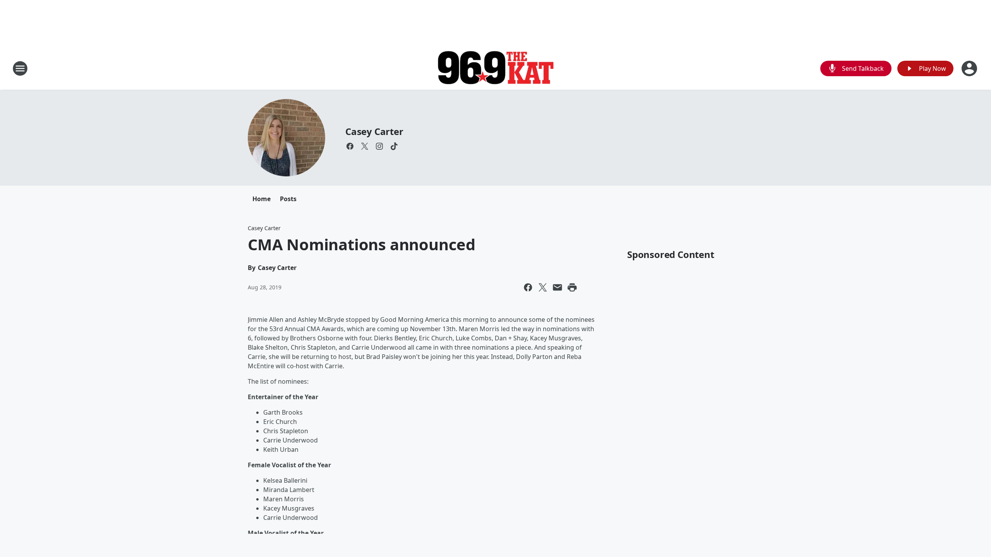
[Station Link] (495, 68)
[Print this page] (572, 287)
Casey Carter (374, 131)
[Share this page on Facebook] (528, 287)
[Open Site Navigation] (20, 68)
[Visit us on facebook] (350, 146)
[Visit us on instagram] (379, 146)
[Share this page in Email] (557, 287)
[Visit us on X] (364, 146)
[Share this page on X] (542, 287)
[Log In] (970, 68)
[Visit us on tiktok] (394, 146)
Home (261, 199)
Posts (288, 199)
